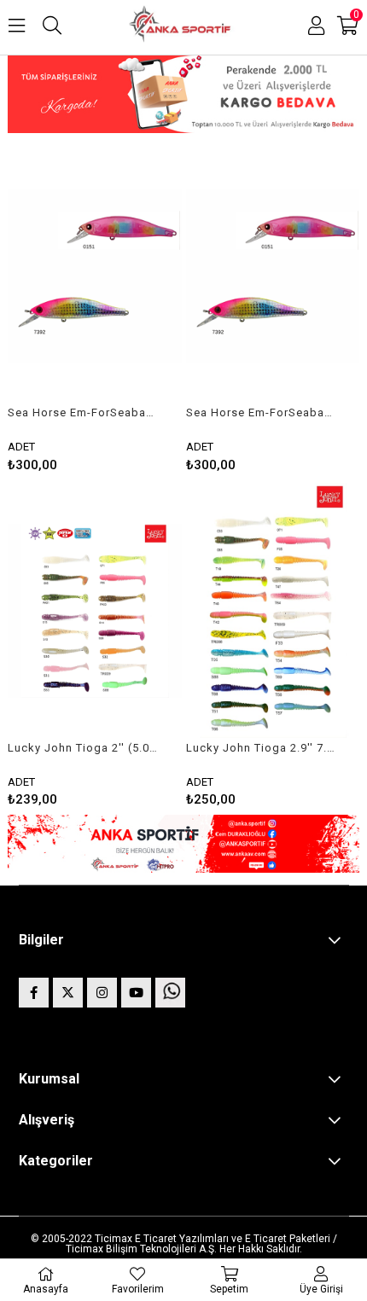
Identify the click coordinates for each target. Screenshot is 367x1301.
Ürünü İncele (133, 308)
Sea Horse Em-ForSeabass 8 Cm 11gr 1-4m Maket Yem (84, 412)
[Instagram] (102, 993)
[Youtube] (136, 993)
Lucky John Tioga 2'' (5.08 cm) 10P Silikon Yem (84, 747)
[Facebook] (34, 993)
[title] (184, 95)
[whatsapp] (170, 993)
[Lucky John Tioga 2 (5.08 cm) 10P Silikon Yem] (95, 610)
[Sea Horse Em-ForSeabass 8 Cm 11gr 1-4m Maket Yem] (95, 275)
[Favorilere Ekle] (95, 308)
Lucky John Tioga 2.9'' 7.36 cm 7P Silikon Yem (262, 747)
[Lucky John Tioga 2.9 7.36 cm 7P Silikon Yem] (273, 610)
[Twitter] (68, 993)
